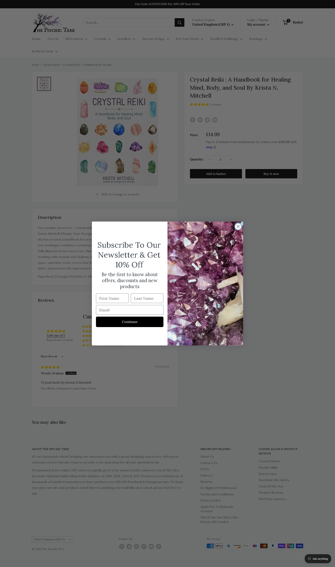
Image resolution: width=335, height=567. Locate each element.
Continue (130, 322)
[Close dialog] (238, 226)
